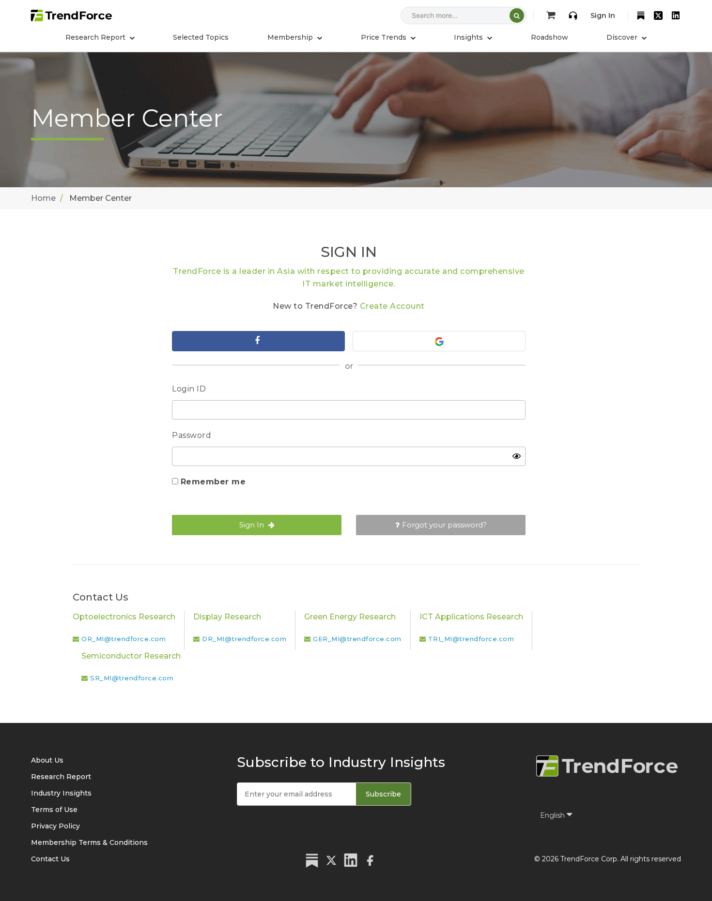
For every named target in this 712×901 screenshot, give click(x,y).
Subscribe (383, 794)
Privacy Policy (55, 826)
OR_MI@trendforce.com (123, 639)
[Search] (517, 15)
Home (43, 198)
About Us (47, 760)
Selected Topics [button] (201, 37)
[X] (658, 15)
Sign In (602, 15)
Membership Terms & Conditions (89, 842)
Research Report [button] (96, 37)
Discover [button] (622, 37)
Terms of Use (54, 809)
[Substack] (641, 15)
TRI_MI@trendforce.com (471, 639)
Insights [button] (469, 37)
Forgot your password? (444, 524)
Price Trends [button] (384, 37)
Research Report (61, 776)
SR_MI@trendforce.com (131, 678)
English (553, 815)
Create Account (392, 306)
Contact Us (50, 859)
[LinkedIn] (675, 15)
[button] (294, 37)
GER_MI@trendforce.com (357, 639)
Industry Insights (61, 793)
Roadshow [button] (549, 37)
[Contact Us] (573, 15)
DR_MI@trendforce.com (244, 639)
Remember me (213, 481)
